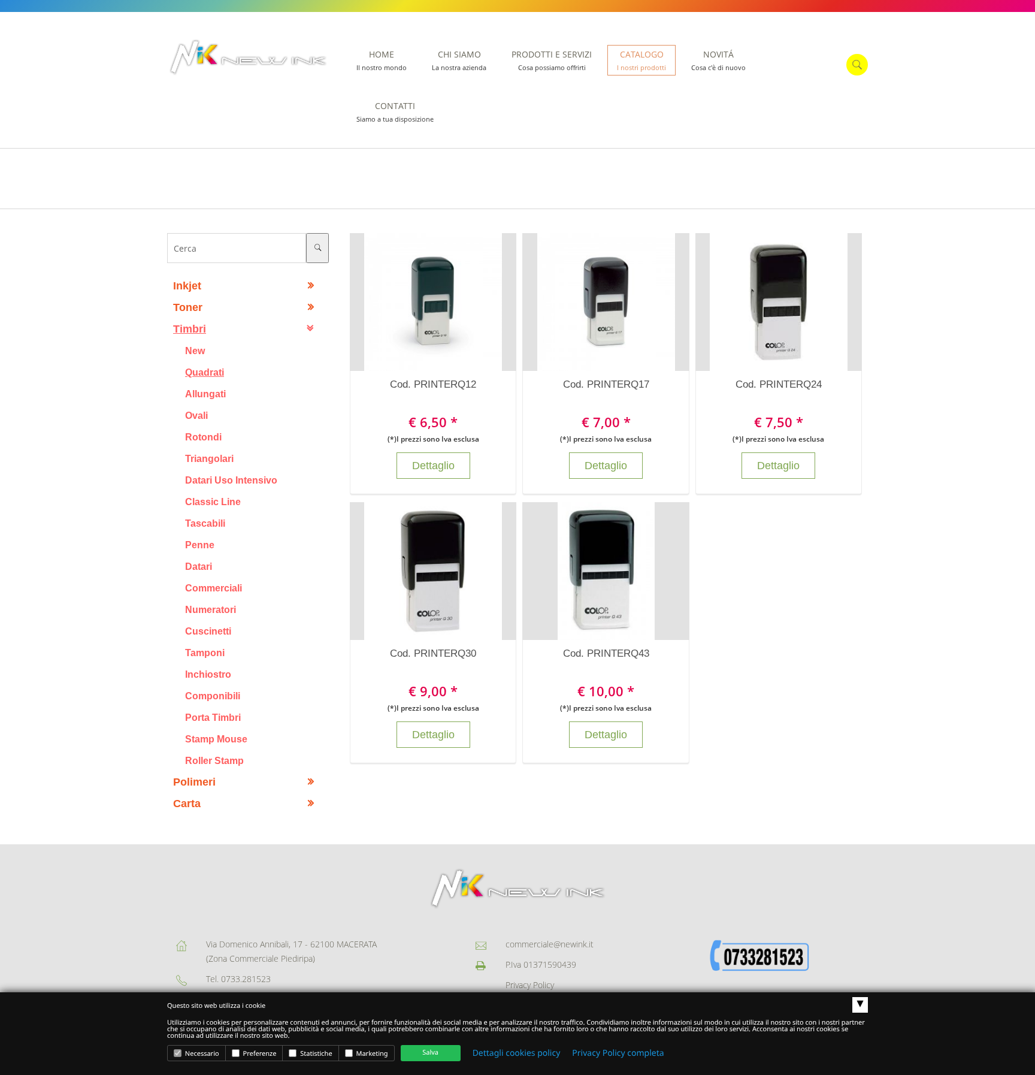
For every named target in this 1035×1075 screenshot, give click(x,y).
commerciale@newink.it (550, 944)
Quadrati (204, 372)
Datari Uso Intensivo (231, 480)
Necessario (201, 1053)
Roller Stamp (214, 760)
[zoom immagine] (421, 302)
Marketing (371, 1053)
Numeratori (210, 609)
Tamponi (205, 652)
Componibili (212, 695)
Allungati (205, 393)
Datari (198, 566)
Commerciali (213, 587)
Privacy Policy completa (618, 1053)
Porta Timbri (213, 717)
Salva (430, 1052)
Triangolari (209, 458)
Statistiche (315, 1053)
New (195, 350)
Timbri (189, 329)
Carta (187, 804)
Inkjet (187, 286)
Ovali (196, 415)
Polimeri (194, 782)
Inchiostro (208, 674)
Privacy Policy (530, 985)
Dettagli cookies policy (517, 1053)
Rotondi (203, 436)
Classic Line (213, 501)
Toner (187, 307)
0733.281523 (246, 979)
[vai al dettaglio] (445, 302)
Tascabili (205, 523)
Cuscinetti (208, 631)
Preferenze (259, 1053)
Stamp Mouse (216, 738)
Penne (199, 544)
